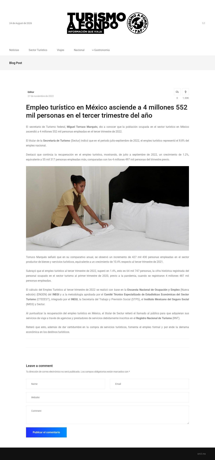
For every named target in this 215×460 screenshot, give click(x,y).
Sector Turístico (38, 50)
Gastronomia (102, 50)
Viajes (60, 50)
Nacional (79, 50)
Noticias (14, 50)
